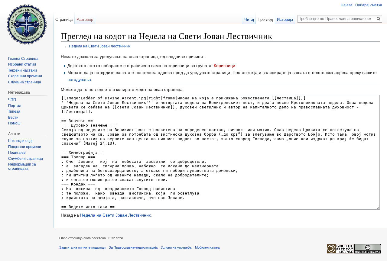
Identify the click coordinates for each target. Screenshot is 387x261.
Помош (14, 123)
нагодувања (79, 79)
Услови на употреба (176, 247)
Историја (285, 19)
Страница (64, 19)
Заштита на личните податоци (82, 247)
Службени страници (25, 158)
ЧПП (12, 100)
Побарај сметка (368, 5)
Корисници (224, 65)
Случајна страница (24, 82)
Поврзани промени (24, 147)
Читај (249, 19)
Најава (347, 5)
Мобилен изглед (207, 247)
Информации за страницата (22, 166)
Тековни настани (22, 70)
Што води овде (21, 141)
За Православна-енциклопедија (133, 247)
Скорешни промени (25, 76)
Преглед (265, 19)
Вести (13, 117)
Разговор (84, 19)
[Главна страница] (26, 24)
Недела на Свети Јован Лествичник (99, 46)
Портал (14, 106)
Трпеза (14, 111)
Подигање (17, 152)
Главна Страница (23, 58)
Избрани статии (22, 64)
